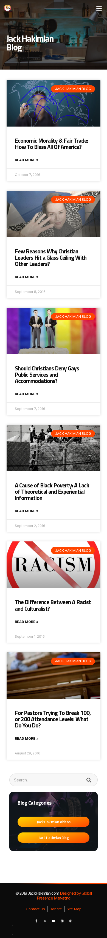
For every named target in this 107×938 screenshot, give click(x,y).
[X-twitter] (44, 920)
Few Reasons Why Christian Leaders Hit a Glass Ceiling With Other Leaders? (50, 257)
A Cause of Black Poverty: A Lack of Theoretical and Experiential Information (52, 491)
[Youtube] (53, 920)
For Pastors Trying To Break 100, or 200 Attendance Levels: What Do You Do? (53, 719)
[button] (98, 8)
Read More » (26, 160)
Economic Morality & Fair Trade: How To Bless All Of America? (51, 143)
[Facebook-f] (36, 920)
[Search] (88, 780)
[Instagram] (70, 920)
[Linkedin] (62, 920)
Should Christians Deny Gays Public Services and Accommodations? (47, 374)
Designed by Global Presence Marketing (64, 896)
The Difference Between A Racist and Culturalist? (53, 605)
